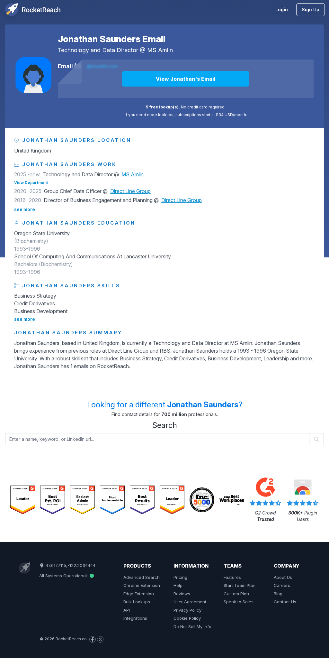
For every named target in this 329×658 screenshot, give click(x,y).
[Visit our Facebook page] (92, 639)
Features (232, 577)
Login (281, 9)
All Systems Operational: (64, 575)
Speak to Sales (238, 601)
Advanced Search (141, 577)
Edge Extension (138, 593)
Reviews (181, 593)
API (126, 610)
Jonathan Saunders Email (111, 38)
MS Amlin (160, 50)
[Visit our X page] (100, 639)
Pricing (180, 577)
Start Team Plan (239, 585)
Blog (278, 593)
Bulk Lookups (136, 601)
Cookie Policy (187, 618)
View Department (31, 182)
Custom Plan (236, 593)
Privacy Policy (187, 610)
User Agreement (189, 601)
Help (177, 585)
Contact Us (285, 601)
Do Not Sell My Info (192, 626)
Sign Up (310, 9)
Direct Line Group (130, 191)
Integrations (135, 618)
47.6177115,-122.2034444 (69, 565)
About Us (283, 577)
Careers (282, 585)
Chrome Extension (141, 585)
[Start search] (316, 439)
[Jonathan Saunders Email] (33, 75)
